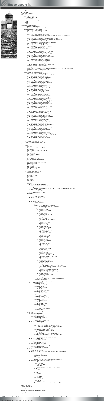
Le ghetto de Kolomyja (39, 291)
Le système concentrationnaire (32, 26)
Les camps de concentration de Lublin (37, 112)
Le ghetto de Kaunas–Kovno (44, 298)
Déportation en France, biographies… (46, 337)
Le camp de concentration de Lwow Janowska (42, 124)
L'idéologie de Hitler (29, 16)
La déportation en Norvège (37, 346)
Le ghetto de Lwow (42, 218)
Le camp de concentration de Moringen (37, 84)
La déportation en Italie (36, 341)
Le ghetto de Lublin (42, 221)
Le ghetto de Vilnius (39, 286)
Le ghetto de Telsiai (39, 301)
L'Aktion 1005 (37, 380)
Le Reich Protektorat (39, 202)
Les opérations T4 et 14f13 (37, 187)
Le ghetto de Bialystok (42, 223)
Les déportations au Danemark (42, 320)
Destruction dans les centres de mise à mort (42, 360)
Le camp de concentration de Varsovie (37, 128)
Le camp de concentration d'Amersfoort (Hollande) (44, 74)
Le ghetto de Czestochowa (44, 215)
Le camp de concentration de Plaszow (37, 91)
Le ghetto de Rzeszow (43, 236)
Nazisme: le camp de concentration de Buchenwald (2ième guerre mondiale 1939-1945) (50, 68)
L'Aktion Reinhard (38, 363)
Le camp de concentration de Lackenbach (38, 78)
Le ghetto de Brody (42, 249)
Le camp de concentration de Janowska (37, 123)
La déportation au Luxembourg (38, 343)
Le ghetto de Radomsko (43, 273)
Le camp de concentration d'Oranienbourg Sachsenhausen (42, 38)
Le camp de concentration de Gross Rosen (38, 50)
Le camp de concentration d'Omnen (36, 89)
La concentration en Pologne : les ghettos (44, 205)
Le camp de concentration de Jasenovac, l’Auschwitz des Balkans (47, 127)
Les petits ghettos (38, 309)
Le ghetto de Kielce (42, 241)
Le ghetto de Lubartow (43, 262)
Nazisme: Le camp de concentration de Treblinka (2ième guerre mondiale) (53, 382)
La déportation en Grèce (37, 338)
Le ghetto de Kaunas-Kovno (41, 296)
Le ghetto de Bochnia (42, 247)
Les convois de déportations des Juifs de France (46, 325)
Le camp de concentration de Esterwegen (38, 57)
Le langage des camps (30, 138)
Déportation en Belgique (40, 315)
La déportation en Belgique (37, 313)
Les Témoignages (38, 331)
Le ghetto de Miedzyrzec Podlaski (45, 268)
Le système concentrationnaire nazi (36, 27)
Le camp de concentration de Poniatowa (37, 110)
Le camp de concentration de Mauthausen (38, 34)
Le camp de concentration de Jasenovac (37, 125)
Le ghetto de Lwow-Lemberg (47, 219)
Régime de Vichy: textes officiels (45, 330)
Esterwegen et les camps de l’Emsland (40, 59)
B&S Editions (10, 399)
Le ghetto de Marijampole (40, 307)
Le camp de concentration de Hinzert (36, 120)
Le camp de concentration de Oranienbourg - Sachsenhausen (46, 39)
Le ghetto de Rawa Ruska (43, 275)
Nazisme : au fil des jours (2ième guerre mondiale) (34, 390)
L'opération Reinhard (42, 364)
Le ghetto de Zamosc (42, 244)
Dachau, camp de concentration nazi (36, 67)
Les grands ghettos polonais (41, 208)
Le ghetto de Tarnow (42, 239)
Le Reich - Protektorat (36, 201)
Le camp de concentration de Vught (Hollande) (43, 101)
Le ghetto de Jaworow (42, 252)
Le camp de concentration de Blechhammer (38, 115)
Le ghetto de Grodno (42, 226)
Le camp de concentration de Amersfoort (37, 73)
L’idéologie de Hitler (32, 17)
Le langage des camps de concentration (37, 140)
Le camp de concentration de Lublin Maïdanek (42, 64)
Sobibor (36, 372)
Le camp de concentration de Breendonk (37, 76)
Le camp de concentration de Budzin (36, 117)
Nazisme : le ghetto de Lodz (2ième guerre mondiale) (51, 278)
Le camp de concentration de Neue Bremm (38, 86)
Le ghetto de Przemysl (43, 228)
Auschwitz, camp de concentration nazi (37, 65)
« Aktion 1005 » (41, 381)
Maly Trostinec (37, 377)
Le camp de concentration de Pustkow (37, 131)
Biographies (37, 335)
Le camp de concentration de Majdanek (37, 63)
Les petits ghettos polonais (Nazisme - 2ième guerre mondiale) (53, 281)
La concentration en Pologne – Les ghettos (48, 206)
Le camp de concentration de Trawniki (37, 136)
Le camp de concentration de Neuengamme (38, 60)
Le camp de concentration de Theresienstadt (38, 55)
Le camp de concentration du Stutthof (37, 41)
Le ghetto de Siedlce (42, 234)
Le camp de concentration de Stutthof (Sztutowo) (43, 42)
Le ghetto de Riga (38, 294)
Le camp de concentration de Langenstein (38, 104)
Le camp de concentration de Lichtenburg (38, 81)
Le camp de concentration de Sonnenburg (38, 97)
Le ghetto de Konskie (42, 257)
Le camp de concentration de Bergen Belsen (38, 52)
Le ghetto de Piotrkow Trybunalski (45, 270)
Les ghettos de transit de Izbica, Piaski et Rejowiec (50, 265)
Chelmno (36, 375)
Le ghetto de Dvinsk (39, 299)
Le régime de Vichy (39, 322)
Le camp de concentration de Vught (36, 99)
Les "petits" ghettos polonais (41, 279)
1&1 (24, 400)
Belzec (35, 368)
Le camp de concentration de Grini (36, 107)
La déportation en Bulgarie (37, 316)
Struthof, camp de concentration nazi (36, 71)
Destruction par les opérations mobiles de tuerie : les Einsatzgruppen (48, 351)
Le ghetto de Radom (42, 231)
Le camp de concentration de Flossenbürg (38, 44)
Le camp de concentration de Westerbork (38, 102)
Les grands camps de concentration (33, 29)
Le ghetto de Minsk (39, 283)
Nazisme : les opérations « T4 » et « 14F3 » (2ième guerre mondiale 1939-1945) (54, 188)
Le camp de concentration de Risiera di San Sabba (40, 133)
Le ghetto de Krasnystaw (43, 260)
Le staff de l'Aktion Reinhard (41, 365)
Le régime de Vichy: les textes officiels (43, 329)
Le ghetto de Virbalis (39, 304)
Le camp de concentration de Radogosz (37, 94)
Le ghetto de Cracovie (42, 213)
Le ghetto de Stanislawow (40, 288)
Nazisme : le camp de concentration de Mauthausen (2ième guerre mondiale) (50, 35)
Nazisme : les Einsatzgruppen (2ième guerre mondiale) (48, 359)
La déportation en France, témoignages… (48, 333)
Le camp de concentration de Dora (36, 47)
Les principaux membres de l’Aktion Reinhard (48, 367)
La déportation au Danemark (38, 318)
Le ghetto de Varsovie (42, 209)
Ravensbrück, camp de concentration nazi (38, 69)
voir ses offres (28, 400)
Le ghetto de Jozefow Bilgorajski (45, 255)
